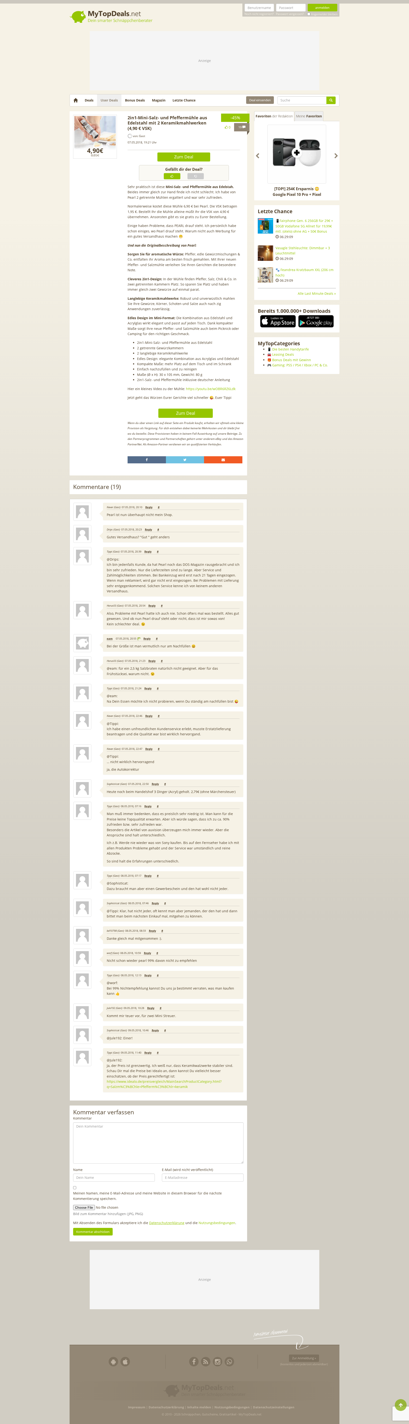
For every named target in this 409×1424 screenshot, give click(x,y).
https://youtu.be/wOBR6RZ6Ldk (211, 389)
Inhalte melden (199, 1407)
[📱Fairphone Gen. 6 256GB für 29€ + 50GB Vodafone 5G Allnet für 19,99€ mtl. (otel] (265, 226)
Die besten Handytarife (290, 349)
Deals (89, 100)
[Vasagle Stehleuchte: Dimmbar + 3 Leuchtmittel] (265, 253)
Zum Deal (183, 157)
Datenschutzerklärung (166, 1223)
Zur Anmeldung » (304, 1358)
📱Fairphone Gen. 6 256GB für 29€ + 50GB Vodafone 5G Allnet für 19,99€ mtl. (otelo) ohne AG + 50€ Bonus (304, 226)
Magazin (158, 100)
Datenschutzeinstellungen (273, 1407)
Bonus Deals (135, 100)
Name (78, 1169)
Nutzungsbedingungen (217, 1223)
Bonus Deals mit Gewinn (291, 360)
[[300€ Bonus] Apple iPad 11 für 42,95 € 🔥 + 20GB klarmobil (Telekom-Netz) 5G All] (296, 154)
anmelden (322, 7)
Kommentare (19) (97, 487)
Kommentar (82, 1118)
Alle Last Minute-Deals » (317, 293)
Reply (148, 507)
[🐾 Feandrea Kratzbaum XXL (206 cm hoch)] (265, 275)
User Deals (109, 100)
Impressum (136, 1407)
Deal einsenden (260, 100)
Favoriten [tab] (274, 116)
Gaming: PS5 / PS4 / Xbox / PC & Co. (300, 365)
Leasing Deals (283, 354)
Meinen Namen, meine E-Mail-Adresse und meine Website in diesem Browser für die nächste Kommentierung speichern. (147, 1196)
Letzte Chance (184, 100)
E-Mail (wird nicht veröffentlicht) (187, 1169)
